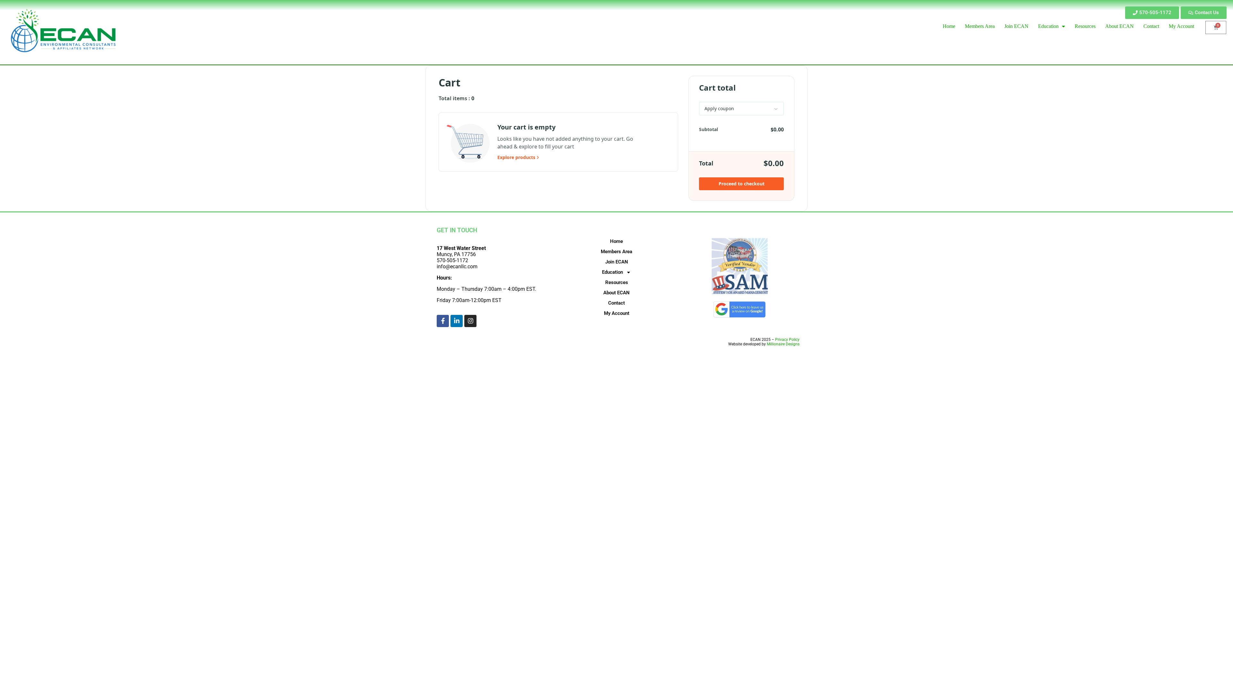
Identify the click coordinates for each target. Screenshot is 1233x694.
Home (616, 241)
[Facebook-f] (443, 321)
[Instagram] (470, 321)
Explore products (516, 157)
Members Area (616, 251)
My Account (616, 313)
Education (612, 272)
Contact (616, 303)
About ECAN (616, 293)
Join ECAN (616, 262)
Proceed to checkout (742, 184)
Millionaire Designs (783, 344)
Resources (616, 282)
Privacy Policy (787, 339)
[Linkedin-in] (456, 321)
